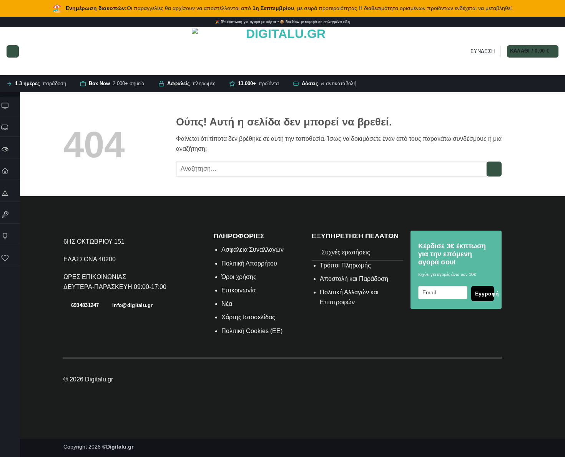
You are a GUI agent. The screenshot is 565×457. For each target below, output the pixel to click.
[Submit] (494, 169)
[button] (13, 51)
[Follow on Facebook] (528, 22)
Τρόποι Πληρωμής (345, 265)
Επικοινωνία (239, 290)
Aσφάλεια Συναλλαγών (252, 249)
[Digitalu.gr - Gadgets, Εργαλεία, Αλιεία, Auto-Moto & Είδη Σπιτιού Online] (282, 51)
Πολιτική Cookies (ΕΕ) (251, 331)
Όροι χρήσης (238, 277)
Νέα (226, 303)
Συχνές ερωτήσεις (345, 252)
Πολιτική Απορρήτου (249, 263)
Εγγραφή (484, 293)
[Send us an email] (551, 22)
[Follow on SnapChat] (545, 22)
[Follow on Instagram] (534, 22)
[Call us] (556, 22)
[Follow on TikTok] (540, 22)
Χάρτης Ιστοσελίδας (248, 317)
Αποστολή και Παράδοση (354, 279)
